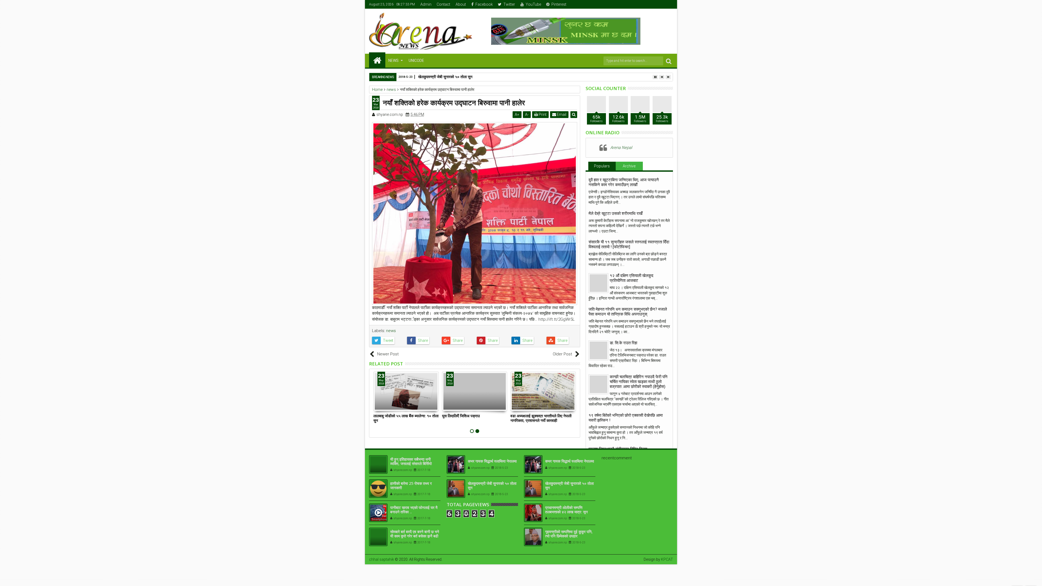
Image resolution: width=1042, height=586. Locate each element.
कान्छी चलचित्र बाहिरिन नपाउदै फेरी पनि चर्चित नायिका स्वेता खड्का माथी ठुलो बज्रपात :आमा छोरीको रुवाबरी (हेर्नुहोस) (639, 381)
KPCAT (667, 559)
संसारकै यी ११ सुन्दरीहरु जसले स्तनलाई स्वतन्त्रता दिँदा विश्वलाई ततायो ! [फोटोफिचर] (629, 244)
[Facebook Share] (422, 340)
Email (561, 114)
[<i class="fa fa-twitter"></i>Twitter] (652, 4)
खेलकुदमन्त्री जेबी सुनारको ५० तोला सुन (492, 486)
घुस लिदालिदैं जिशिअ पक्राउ (461, 415)
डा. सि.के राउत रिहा (623, 342)
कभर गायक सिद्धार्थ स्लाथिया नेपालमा (492, 461)
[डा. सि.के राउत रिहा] (598, 350)
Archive (629, 166)
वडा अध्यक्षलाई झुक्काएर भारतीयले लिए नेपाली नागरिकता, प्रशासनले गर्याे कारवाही (540, 418)
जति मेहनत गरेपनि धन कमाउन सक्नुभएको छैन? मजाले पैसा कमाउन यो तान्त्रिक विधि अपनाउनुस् (628, 312)
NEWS (393, 60)
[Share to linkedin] (527, 340)
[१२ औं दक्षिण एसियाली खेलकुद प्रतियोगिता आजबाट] (598, 283)
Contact (443, 4)
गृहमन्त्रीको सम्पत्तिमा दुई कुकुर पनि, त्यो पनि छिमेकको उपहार (569, 534)
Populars (602, 166)
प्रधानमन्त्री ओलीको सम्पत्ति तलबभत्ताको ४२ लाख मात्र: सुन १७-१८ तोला (566, 512)
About (461, 4)
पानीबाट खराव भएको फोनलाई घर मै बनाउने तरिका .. (413, 510)
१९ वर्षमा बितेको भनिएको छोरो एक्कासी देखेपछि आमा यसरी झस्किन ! (626, 418)
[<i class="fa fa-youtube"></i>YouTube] (661, 4)
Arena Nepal (621, 147)
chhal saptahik (381, 559)
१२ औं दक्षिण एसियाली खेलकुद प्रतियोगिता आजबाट (631, 278)
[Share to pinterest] (492, 340)
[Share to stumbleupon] (562, 340)
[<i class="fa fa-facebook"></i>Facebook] (644, 4)
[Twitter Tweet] (387, 340)
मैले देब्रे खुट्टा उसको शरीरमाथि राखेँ (616, 213)
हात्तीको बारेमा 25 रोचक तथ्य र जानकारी (411, 486)
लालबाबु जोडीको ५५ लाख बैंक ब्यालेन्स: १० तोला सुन (406, 418)
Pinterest (558, 4)
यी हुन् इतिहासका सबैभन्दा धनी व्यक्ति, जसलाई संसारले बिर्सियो (411, 461)
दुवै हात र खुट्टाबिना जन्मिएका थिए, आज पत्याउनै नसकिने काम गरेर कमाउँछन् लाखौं (624, 182)
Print (542, 114)
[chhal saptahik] (377, 60)
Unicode (416, 60)
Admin (425, 4)
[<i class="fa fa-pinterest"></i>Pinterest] (669, 4)
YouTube (533, 4)
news (391, 330)
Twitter (509, 4)
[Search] (668, 60)
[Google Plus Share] (457, 340)
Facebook (484, 4)
